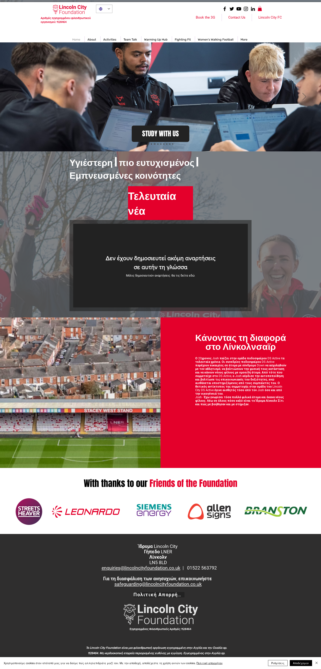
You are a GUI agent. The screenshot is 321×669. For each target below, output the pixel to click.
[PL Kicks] (163, 144)
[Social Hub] (160, 144)
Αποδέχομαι (301, 663)
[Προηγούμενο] (17, 97)
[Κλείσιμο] (316, 663)
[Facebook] (225, 9)
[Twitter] (232, 9)
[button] (260, 8)
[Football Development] (157, 144)
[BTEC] (154, 144)
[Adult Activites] (166, 144)
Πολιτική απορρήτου (210, 663)
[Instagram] (246, 9)
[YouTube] (239, 9)
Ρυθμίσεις (277, 663)
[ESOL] (148, 144)
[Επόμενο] (304, 97)
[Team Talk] (169, 144)
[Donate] (172, 144)
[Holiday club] (151, 144)
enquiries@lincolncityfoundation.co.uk (141, 568)
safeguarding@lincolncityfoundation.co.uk (158, 584)
